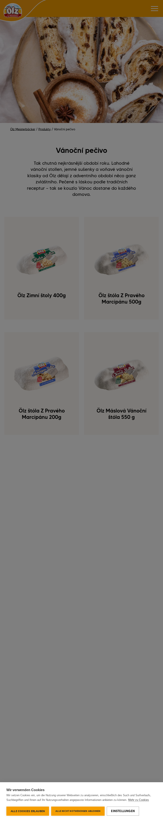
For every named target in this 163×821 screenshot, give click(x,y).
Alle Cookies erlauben (28, 811)
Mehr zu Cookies (138, 799)
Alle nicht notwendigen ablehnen (77, 811)
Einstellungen (123, 811)
